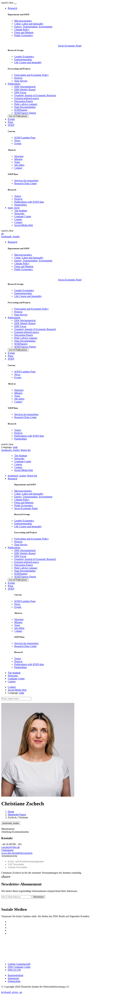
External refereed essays (26, 98)
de (2, 233)
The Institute (20, 210)
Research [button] (12, 8)
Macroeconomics (23, 20)
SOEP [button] (11, 125)
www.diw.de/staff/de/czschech (16, 853)
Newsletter (6, 902)
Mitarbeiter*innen (17, 814)
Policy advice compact (25, 104)
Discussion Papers (23, 101)
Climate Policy (21, 29)
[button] (7, 2)
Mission (18, 159)
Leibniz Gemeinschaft (19, 964)
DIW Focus (20, 92)
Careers (18, 219)
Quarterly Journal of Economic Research (35, 95)
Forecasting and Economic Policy (31, 75)
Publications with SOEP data (29, 201)
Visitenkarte (7, 850)
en (14, 447)
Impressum (13, 978)
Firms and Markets (23, 32)
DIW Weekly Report (25, 89)
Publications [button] (14, 83)
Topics (17, 196)
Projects (18, 78)
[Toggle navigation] (15, 3)
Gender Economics (24, 56)
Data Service (20, 80)
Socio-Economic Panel (69, 45)
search (4, 2)
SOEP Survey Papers (25, 112)
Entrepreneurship (23, 59)
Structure (19, 156)
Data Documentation (25, 107)
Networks (19, 213)
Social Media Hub (23, 225)
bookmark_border (10, 236)
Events (11, 119)
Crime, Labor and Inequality (28, 23)
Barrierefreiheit (15, 975)
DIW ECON (14, 969)
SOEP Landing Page (25, 137)
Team (17, 162)
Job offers (19, 165)
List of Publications (18, 116)
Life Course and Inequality (28, 62)
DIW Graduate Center (19, 967)
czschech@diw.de (10, 847)
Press (10, 122)
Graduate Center (22, 216)
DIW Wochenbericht (25, 86)
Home (11, 811)
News (17, 140)
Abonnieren (38, 897)
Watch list (22, 475)
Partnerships (20, 204)
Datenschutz (14, 981)
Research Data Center (25, 183)
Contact (18, 168)
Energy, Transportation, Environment (33, 26)
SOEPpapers (20, 110)
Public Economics (23, 35)
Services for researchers (26, 180)
